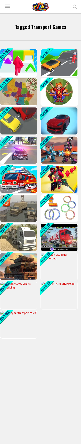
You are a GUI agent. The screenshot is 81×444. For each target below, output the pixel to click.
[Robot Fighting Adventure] (58, 150)
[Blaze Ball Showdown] (58, 92)
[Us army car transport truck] (18, 325)
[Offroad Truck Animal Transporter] (18, 237)
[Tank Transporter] (18, 266)
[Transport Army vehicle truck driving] (18, 296)
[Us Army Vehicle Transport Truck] (18, 150)
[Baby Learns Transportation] (18, 179)
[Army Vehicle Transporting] (18, 208)
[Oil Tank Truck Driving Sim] (58, 296)
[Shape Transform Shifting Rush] (58, 63)
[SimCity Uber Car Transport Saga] (58, 121)
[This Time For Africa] (18, 92)
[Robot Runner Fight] (58, 179)
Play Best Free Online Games (40, 6)
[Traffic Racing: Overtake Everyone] (18, 121)
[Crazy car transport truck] (58, 237)
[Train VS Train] (58, 208)
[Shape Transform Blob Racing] (18, 63)
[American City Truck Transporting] (58, 266)
